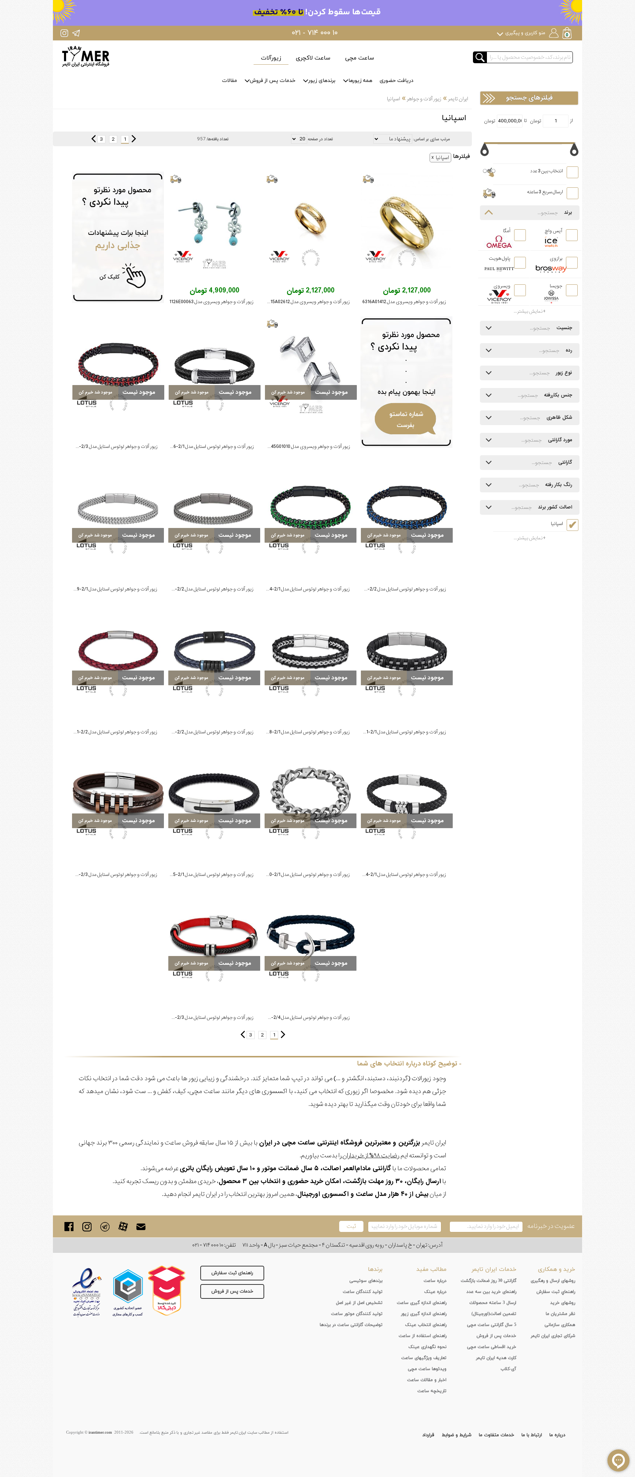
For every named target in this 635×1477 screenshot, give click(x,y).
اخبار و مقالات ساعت (426, 1380)
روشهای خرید (562, 1303)
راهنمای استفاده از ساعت (422, 1336)
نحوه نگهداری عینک (427, 1347)
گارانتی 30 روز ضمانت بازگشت (488, 1281)
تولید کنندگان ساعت (363, 1292)
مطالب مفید (431, 1269)
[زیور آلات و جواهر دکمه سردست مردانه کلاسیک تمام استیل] (311, 366)
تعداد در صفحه (320, 139)
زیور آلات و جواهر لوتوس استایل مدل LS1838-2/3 (110, 874)
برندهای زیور (322, 80)
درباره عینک (435, 1292)
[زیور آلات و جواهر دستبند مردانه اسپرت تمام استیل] (214, 509)
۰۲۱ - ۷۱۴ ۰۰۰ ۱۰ (315, 33)
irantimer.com (100, 1432)
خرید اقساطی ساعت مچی (491, 1347)
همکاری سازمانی (560, 1325)
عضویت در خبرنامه (551, 1226)
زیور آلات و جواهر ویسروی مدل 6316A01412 (404, 301)
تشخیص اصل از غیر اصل (359, 1303)
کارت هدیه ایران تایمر (496, 1358)
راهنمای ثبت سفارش (232, 1273)
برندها (375, 1269)
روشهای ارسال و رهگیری (553, 1281)
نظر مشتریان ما (560, 1314)
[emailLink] (141, 1227)
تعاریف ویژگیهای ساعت (423, 1358)
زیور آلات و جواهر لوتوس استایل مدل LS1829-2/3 (207, 1017)
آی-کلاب (508, 1369)
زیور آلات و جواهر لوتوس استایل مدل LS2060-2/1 (303, 874)
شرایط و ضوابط (456, 1435)
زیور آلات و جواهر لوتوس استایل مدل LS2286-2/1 (207, 446)
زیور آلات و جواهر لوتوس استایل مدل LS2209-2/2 (206, 589)
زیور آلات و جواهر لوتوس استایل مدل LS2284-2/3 (110, 446)
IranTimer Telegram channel (76, 33)
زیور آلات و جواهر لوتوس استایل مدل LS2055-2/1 (207, 874)
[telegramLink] (105, 1227)
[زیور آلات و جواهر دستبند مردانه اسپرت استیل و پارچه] (118, 366)
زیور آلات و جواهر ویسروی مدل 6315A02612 (307, 301)
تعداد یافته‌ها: (217, 139)
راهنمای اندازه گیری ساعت (421, 1303)
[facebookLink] (69, 1227)
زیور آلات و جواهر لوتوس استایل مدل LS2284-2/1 (303, 589)
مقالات (229, 80)
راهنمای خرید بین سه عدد (491, 1292)
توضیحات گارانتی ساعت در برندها (351, 1325)
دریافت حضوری (396, 80)
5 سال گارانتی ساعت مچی (491, 1325)
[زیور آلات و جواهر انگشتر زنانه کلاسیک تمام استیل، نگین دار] (407, 221)
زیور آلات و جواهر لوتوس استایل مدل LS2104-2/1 (399, 874)
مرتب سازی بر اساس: (431, 139)
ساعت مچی (359, 58)
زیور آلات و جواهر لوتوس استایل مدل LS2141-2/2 (110, 732)
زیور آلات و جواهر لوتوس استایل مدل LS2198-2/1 (303, 732)
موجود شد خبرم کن (288, 392)
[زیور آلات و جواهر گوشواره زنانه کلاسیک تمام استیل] (214, 221)
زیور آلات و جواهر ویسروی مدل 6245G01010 (308, 446)
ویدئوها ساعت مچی (427, 1369)
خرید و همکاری (556, 1269)
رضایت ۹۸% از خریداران (370, 1156)
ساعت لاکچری (313, 58)
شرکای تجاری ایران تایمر (553, 1336)
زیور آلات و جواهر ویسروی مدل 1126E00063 (211, 301)
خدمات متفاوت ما (496, 1435)
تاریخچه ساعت (431, 1391)
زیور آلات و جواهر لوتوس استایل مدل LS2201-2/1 (399, 732)
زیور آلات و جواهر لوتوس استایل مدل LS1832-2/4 (303, 1017)
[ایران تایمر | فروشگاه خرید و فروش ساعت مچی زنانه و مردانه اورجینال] (85, 56)
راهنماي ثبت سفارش (556, 1292)
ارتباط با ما (531, 1435)
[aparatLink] (123, 1227)
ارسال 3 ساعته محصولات (492, 1303)
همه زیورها (360, 80)
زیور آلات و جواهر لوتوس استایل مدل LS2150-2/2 (207, 732)
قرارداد (428, 1435)
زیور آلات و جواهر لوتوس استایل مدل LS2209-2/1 (110, 589)
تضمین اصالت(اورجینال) (493, 1314)
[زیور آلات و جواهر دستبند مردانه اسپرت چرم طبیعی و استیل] (215, 366)
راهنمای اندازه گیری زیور (423, 1314)
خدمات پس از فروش (272, 80)
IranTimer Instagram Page (64, 33)
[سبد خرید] (567, 34)
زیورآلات (271, 58)
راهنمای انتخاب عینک (425, 1325)
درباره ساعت (435, 1281)
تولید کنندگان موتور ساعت (357, 1314)
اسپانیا (442, 158)
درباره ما (557, 1435)
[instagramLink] (87, 1227)
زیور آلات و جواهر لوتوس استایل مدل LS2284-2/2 (399, 589)
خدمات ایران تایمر (493, 1269)
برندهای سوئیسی (366, 1281)
